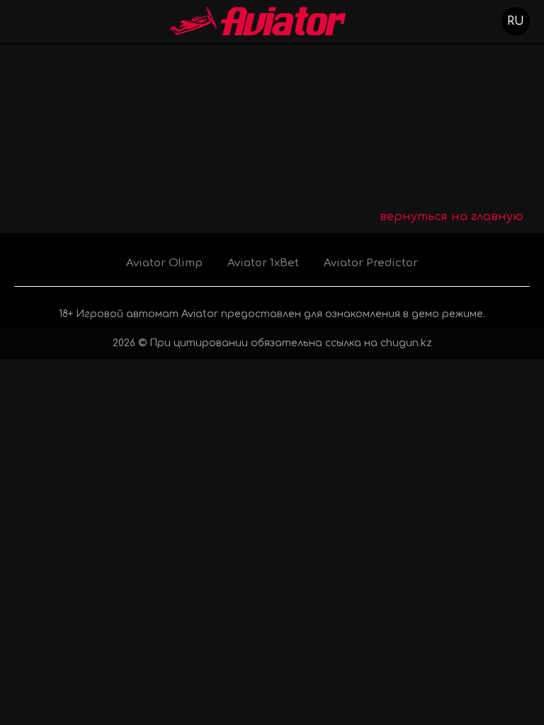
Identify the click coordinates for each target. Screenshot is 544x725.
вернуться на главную (451, 216)
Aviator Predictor (371, 263)
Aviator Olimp (164, 263)
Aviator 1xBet (263, 263)
